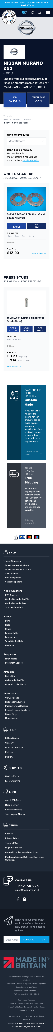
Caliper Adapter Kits (14, 680)
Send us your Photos (15, 814)
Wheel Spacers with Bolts (17, 565)
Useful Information (14, 747)
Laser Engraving (12, 781)
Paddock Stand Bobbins (16, 706)
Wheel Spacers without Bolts (19, 569)
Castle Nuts (10, 645)
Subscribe (28, 939)
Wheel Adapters (13, 590)
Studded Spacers (13, 582)
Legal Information (13, 848)
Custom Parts (12, 776)
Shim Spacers (11, 573)
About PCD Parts (13, 800)
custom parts (31, 160)
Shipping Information (30, 522)
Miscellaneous (11, 718)
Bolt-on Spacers (13, 578)
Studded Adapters (14, 607)
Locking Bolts (11, 633)
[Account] (32, 12)
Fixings (8, 616)
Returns (9, 752)
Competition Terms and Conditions (21, 852)
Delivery (9, 757)
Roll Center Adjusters (15, 702)
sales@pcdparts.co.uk (27, 890)
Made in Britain (12, 805)
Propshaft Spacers (14, 663)
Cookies (9, 834)
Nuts (7, 625)
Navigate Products (18, 134)
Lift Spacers (11, 659)
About (13, 792)
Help (12, 730)
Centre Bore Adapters (15, 603)
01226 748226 (27, 886)
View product (38, 254)
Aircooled (9, 672)
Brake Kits (10, 676)
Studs (8, 629)
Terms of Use (11, 843)
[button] (39, 12)
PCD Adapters (12, 595)
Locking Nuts (11, 637)
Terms (13, 825)
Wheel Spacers (12, 561)
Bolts (7, 621)
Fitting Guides (12, 738)
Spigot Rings (11, 714)
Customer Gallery (13, 809)
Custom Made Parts (31, 453)
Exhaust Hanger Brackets (17, 710)
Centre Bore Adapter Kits (17, 599)
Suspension (10, 654)
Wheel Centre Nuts (14, 641)
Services (15, 768)
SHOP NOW (25, 5)
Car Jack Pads (12, 698)
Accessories (11, 693)
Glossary (9, 743)
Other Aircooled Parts (15, 684)
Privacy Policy (12, 838)
